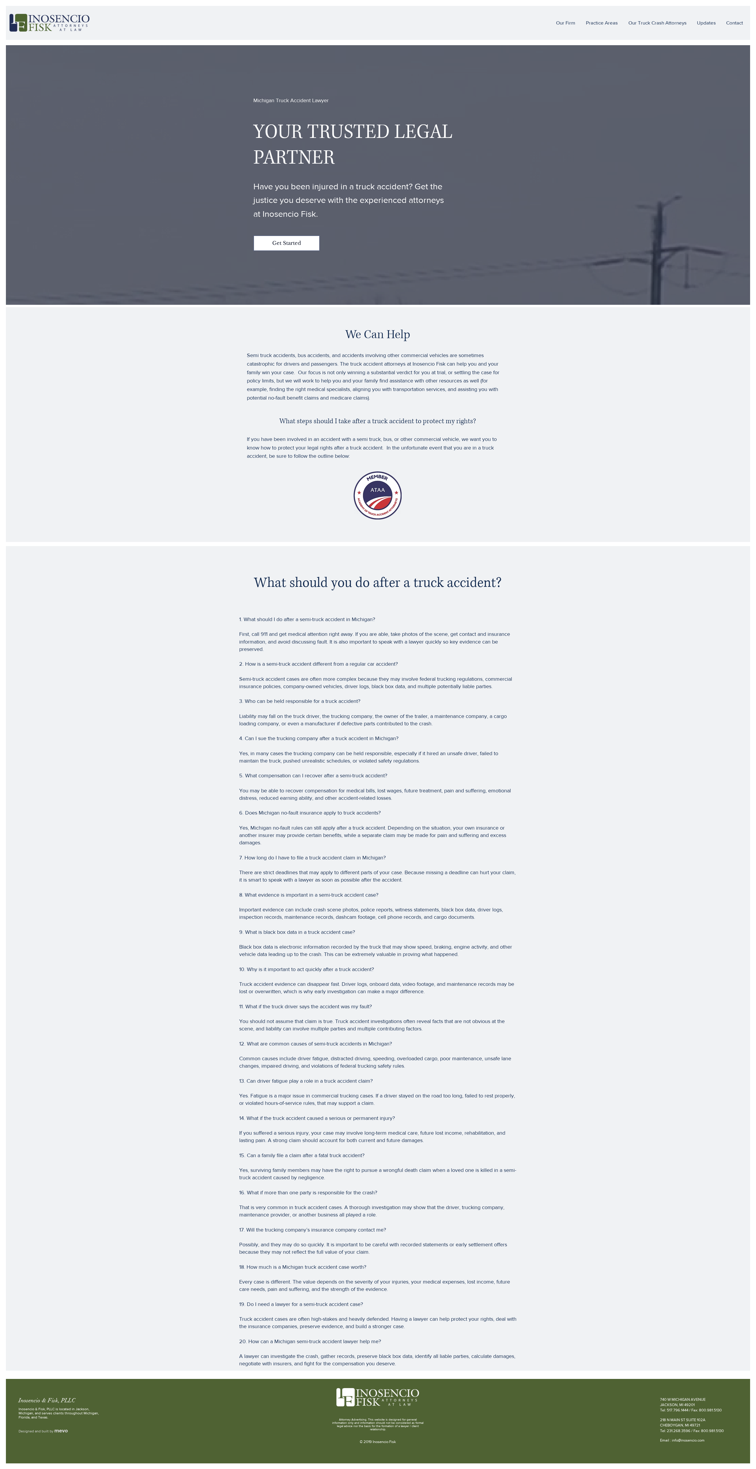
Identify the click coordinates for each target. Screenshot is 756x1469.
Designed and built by (36, 1431)
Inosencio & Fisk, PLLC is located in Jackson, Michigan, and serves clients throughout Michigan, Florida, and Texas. (59, 1413)
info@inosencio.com (688, 1440)
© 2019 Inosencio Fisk (378, 1441)
